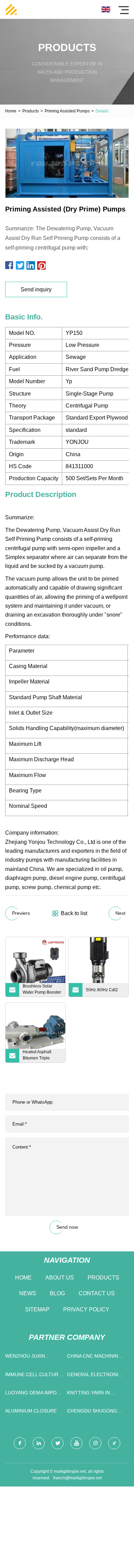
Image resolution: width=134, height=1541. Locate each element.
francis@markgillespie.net (77, 1478)
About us (59, 1278)
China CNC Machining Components (94, 1357)
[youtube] (76, 1443)
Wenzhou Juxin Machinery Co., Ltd (30, 1357)
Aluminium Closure (31, 1410)
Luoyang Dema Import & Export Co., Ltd (34, 1394)
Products (30, 111)
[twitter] (58, 1443)
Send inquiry (36, 289)
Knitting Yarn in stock (88, 1394)
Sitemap (37, 1309)
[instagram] (95, 1443)
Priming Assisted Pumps (67, 111)
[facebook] (20, 1443)
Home (10, 111)
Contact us (97, 1293)
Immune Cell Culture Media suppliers (33, 1376)
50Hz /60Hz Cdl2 (102, 989)
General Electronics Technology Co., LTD (96, 1376)
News (27, 1293)
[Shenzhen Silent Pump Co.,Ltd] (11, 9)
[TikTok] (114, 1443)
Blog (57, 1293)
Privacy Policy (86, 1309)
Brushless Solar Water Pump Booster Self (42, 990)
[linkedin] (39, 1443)
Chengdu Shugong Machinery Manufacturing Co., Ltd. (93, 1412)
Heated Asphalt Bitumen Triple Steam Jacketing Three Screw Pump (40, 1056)
